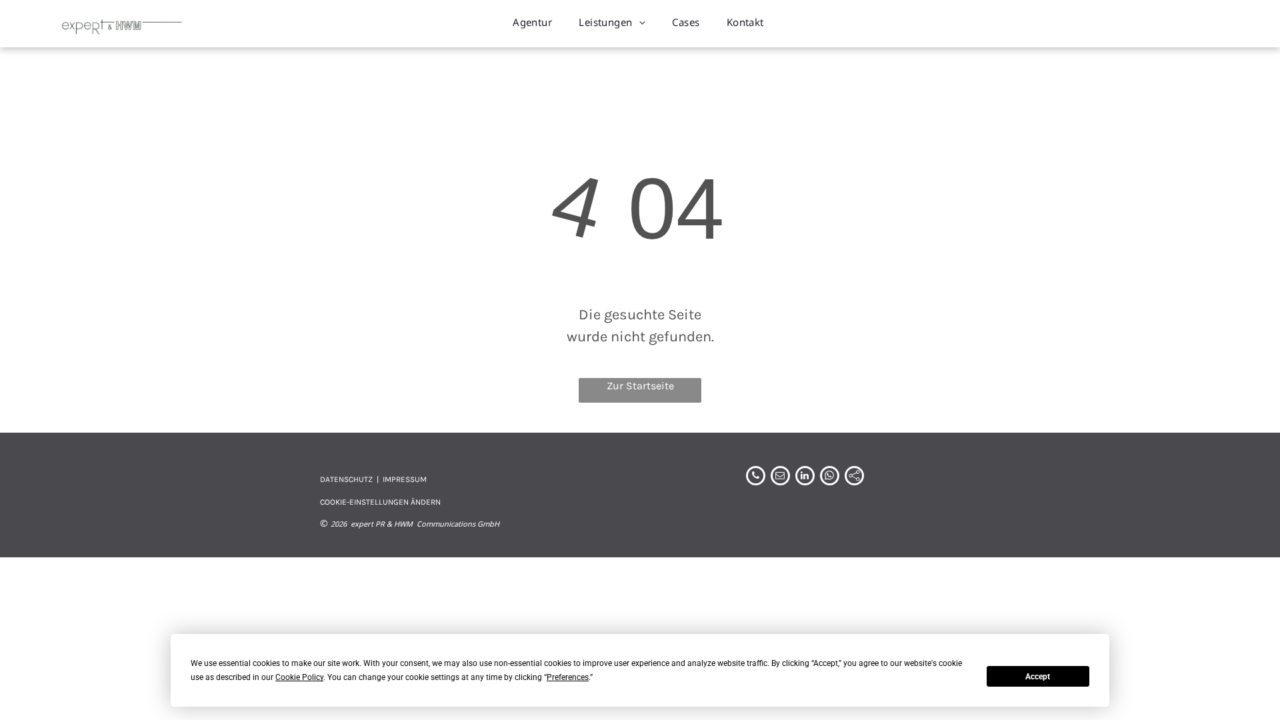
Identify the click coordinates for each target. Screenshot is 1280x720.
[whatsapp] (829, 477)
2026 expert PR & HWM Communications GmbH (415, 524)
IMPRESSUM (405, 479)
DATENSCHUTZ (346, 479)
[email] (780, 477)
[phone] (755, 477)
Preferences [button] (568, 677)
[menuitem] (532, 22)
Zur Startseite (640, 385)
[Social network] (854, 477)
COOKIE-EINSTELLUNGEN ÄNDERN (380, 502)
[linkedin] (805, 477)
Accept (1037, 676)
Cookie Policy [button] (299, 677)
